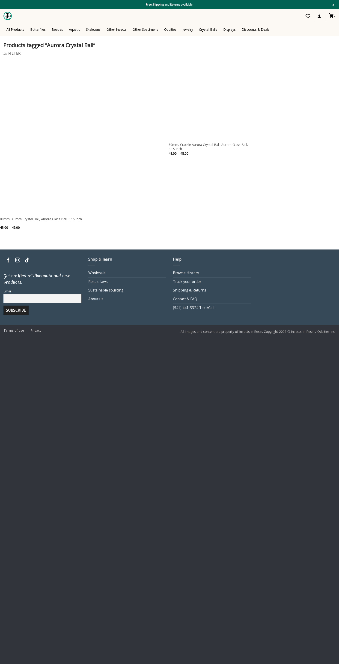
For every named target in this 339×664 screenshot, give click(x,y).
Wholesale (97, 272)
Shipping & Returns (189, 290)
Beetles (57, 29)
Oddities (170, 29)
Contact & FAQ (185, 299)
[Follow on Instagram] (17, 260)
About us (95, 299)
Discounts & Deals (255, 29)
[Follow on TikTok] (27, 260)
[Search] (283, 16)
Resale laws (98, 281)
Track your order (187, 281)
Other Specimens (145, 29)
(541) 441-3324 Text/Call (193, 307)
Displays (229, 29)
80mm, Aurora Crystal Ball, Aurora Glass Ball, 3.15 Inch (41, 219)
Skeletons (93, 29)
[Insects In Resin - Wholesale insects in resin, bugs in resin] (8, 16)
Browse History (186, 272)
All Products (15, 29)
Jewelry (187, 29)
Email (7, 291)
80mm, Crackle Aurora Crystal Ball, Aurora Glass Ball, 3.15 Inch (208, 147)
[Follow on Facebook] (8, 260)
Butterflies (38, 29)
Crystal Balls (208, 29)
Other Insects (117, 29)
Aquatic (74, 29)
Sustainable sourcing (105, 290)
